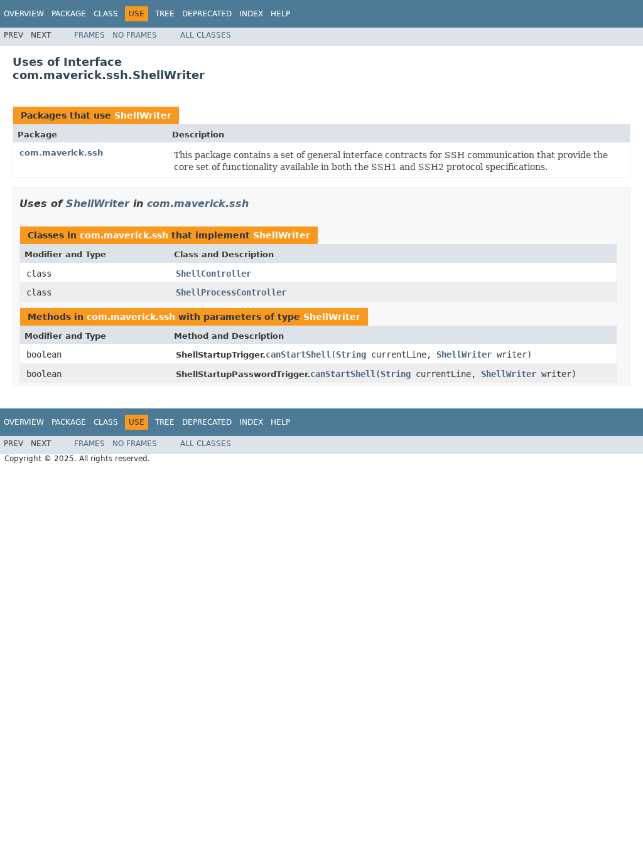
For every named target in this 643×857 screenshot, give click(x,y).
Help (280, 13)
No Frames (134, 35)
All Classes (205, 35)
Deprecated (207, 13)
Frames (89, 35)
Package (68, 13)
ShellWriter (142, 115)
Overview (24, 13)
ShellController (213, 274)
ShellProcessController (231, 292)
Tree (165, 13)
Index (251, 13)
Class (106, 13)
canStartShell (298, 354)
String (351, 354)
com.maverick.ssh (61, 152)
